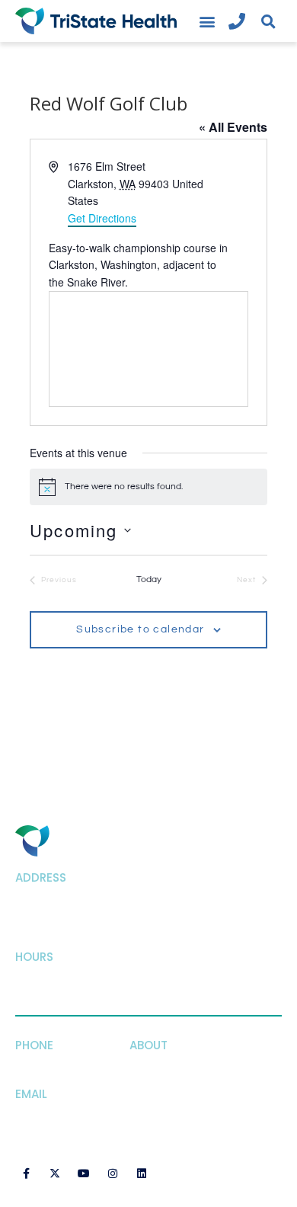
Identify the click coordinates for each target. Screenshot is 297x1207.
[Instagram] (112, 1173)
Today (148, 580)
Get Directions (102, 218)
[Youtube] (83, 1173)
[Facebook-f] (26, 1173)
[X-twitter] (54, 1173)
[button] (206, 21)
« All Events (233, 127)
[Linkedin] (141, 1173)
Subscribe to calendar (140, 629)
